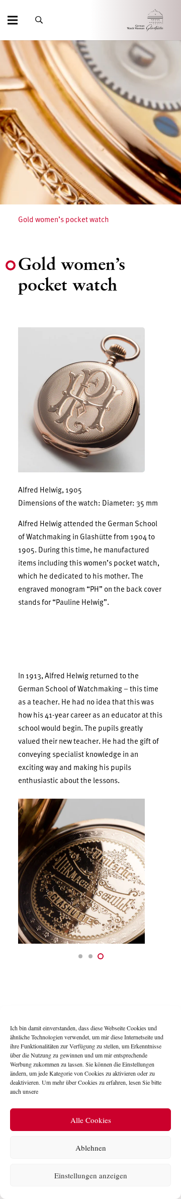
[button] (80, 956)
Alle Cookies (90, 1120)
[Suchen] (39, 20)
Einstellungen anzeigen (90, 1175)
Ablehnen (90, 1148)
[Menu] (13, 20)
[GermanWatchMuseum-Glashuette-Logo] (159, 20)
